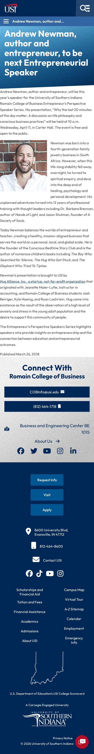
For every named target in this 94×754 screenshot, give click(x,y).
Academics (29, 621)
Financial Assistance (29, 611)
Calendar (74, 619)
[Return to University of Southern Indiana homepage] (47, 719)
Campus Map (74, 590)
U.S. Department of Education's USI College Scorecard (47, 694)
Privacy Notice (63, 738)
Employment (74, 628)
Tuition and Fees (29, 602)
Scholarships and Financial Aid (29, 592)
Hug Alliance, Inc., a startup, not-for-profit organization (42, 281)
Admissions (29, 631)
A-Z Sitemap (74, 609)
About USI (29, 640)
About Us (43, 441)
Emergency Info (74, 640)
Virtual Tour (74, 599)
